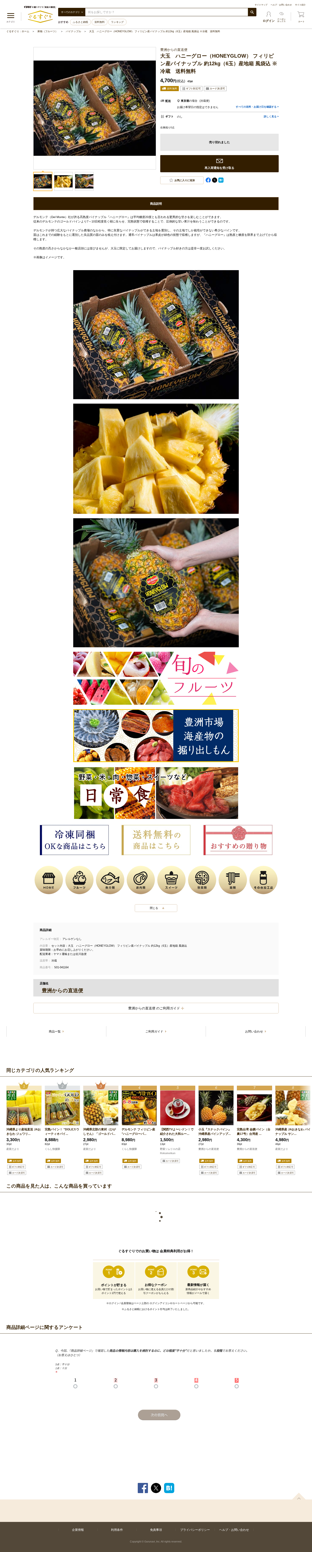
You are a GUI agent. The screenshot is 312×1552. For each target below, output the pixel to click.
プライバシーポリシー (195, 1529)
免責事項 (156, 1529)
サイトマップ (261, 5)
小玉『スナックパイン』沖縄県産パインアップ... (214, 1131)
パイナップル (73, 31)
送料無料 (99, 22)
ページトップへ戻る (299, 1496)
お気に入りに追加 (184, 180)
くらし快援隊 (52, 1149)
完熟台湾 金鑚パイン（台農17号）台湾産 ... (253, 1131)
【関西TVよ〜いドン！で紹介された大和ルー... (177, 1131)
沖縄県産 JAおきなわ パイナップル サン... (293, 1131)
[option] (24, 1128)
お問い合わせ (254, 1031)
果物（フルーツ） (47, 31)
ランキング (117, 22)
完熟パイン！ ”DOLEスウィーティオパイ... (62, 1131)
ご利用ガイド (154, 1031)
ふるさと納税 (80, 22)
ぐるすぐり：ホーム (17, 31)
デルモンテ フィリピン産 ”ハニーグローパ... (138, 1131)
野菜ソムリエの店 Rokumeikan (170, 1151)
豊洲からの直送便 (208, 1149)
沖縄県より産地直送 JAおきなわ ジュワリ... (23, 1131)
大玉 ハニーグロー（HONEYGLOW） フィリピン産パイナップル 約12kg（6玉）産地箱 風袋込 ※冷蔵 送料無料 (154, 31)
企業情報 (78, 1529)
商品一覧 (55, 1031)
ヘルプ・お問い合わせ (281, 5)
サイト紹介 (300, 5)
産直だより (12, 1149)
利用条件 (117, 1529)
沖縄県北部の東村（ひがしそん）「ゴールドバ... (99, 1131)
